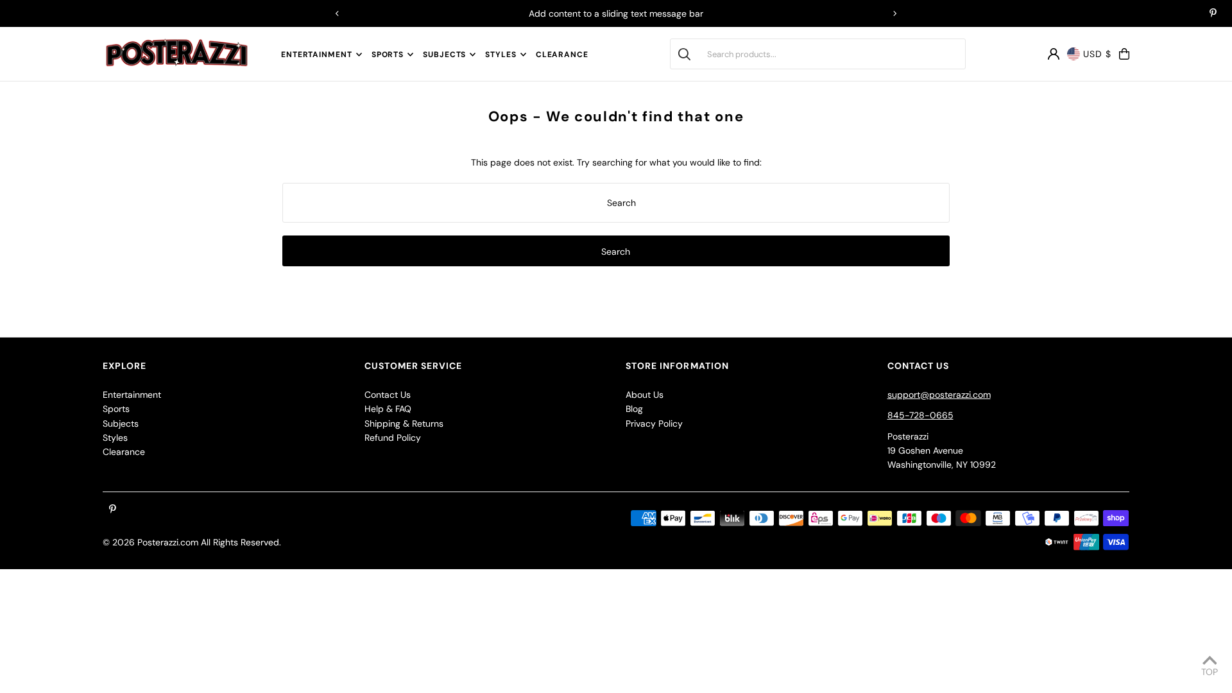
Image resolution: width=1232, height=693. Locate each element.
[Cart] (1124, 54)
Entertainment (316, 54)
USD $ (1097, 54)
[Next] (894, 13)
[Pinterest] (1213, 14)
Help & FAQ (387, 409)
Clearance (124, 452)
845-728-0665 (920, 415)
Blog (634, 409)
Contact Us (387, 394)
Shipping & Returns (403, 423)
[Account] (1053, 54)
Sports (388, 54)
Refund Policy (392, 437)
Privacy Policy (654, 423)
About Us (644, 394)
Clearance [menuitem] (562, 54)
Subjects (444, 54)
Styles (500, 54)
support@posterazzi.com (939, 394)
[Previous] (337, 13)
